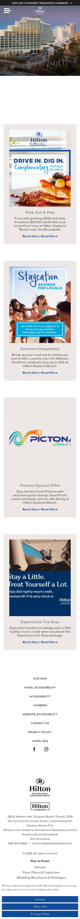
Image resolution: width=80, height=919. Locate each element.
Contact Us (40, 723)
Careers (40, 705)
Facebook (33, 749)
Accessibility (40, 696)
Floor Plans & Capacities (41, 872)
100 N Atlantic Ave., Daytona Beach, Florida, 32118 (40, 816)
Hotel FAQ (40, 741)
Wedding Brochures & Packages (41, 877)
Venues (40, 867)
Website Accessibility (40, 714)
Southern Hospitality (40, 348)
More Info (40, 906)
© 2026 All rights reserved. (40, 853)
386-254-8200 (17, 843)
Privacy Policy (40, 732)
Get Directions (40, 839)
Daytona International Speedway (44, 830)
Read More (49, 236)
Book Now (31, 236)
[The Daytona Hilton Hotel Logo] (40, 787)
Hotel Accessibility (40, 687)
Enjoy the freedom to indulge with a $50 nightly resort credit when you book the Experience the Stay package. (40, 631)
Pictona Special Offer (40, 485)
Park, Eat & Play (40, 212)
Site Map (40, 678)
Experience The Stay (40, 622)
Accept (40, 899)
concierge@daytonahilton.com (52, 843)
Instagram (46, 749)
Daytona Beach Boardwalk (40, 834)
